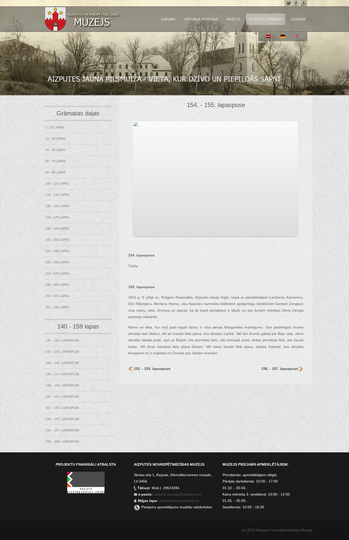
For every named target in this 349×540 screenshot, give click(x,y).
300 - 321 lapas (57, 296)
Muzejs (233, 19)
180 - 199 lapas (57, 228)
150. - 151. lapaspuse (62, 396)
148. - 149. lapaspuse (62, 385)
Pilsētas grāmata (265, 19)
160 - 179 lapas (57, 217)
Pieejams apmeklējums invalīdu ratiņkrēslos (176, 507)
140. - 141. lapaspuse (62, 340)
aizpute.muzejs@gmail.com (178, 494)
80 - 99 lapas (55, 172)
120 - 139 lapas (57, 195)
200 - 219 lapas (57, 240)
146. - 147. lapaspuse (62, 374)
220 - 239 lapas (57, 251)
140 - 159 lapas (57, 206)
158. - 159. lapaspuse (62, 441)
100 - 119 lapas (57, 183)
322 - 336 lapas (57, 307)
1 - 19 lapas (54, 127)
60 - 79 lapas (55, 161)
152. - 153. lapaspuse (62, 408)
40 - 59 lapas (55, 150)
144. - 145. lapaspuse (62, 363)
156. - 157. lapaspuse (62, 430)
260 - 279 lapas (57, 273)
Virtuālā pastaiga (201, 19)
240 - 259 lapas (57, 262)
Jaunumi (298, 19)
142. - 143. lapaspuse (62, 352)
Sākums (168, 19)
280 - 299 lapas (57, 285)
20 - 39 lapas (55, 138)
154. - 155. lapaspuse (62, 419)
